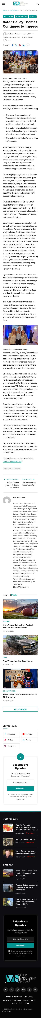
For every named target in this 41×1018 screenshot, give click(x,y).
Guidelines (16, 1003)
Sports (32, 16)
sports (17, 468)
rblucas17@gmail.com (12, 461)
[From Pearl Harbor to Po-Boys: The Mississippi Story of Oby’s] (8, 902)
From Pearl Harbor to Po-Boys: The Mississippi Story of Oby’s (26, 901)
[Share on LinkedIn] (23, 45)
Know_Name (6, 1011)
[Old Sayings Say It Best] (8, 842)
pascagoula (8, 468)
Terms (26, 1003)
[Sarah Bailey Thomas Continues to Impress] (20, 61)
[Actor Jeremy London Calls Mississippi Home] (8, 853)
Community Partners (12, 1000)
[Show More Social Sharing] (28, 45)
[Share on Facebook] (12, 45)
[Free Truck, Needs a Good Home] (20, 645)
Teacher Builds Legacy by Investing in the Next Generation (26, 887)
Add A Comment (20, 709)
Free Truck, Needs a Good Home (17, 661)
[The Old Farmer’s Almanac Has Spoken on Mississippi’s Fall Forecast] (8, 828)
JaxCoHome (8, 16)
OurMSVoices (21, 16)
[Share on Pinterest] (20, 45)
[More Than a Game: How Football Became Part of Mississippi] (20, 609)
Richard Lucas (14, 34)
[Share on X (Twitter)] (16, 45)
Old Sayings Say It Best (25, 839)
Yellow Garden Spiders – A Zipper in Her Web (11, 485)
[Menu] (3, 3)
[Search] (37, 3)
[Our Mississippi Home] (20, 3)
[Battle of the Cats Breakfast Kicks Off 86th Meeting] (20, 678)
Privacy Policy (27, 797)
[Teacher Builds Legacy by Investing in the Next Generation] (8, 888)
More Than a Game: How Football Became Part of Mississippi (26, 873)
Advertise (28, 997)
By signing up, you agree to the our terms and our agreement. (21, 797)
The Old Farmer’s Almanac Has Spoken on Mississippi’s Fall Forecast (26, 827)
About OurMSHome (14, 997)
